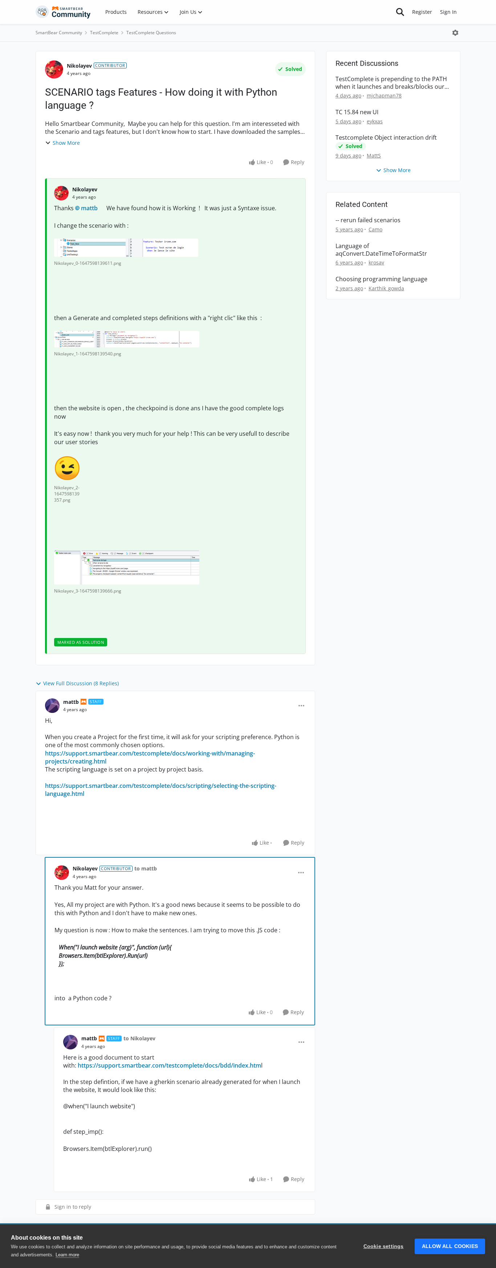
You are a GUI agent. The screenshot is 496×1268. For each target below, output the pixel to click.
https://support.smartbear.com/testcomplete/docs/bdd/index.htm (169, 1065)
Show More (66, 142)
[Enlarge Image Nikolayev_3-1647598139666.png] (126, 567)
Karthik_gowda (386, 288)
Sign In (448, 11)
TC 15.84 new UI (357, 112)
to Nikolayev (139, 1038)
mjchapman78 (384, 95)
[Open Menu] (455, 33)
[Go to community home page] (63, 12)
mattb (89, 208)
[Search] (400, 12)
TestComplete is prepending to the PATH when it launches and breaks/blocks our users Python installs (391, 83)
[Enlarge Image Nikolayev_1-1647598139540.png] (126, 339)
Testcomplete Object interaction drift (386, 137)
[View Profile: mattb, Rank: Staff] (52, 705)
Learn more (67, 1254)
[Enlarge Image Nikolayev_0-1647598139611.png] (126, 248)
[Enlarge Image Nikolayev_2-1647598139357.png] (67, 468)
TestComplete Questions (151, 32)
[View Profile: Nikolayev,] (61, 193)
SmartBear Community (59, 32)
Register (422, 11)
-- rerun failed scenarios (368, 220)
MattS (374, 155)
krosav (376, 262)
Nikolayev (79, 65)
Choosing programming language (381, 279)
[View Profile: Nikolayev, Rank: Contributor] (54, 69)
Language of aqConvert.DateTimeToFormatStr (381, 250)
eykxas (375, 121)
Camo (375, 229)
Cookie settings (383, 1246)
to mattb (145, 868)
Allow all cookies (450, 1246)
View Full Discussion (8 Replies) (81, 683)
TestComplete (104, 32)
